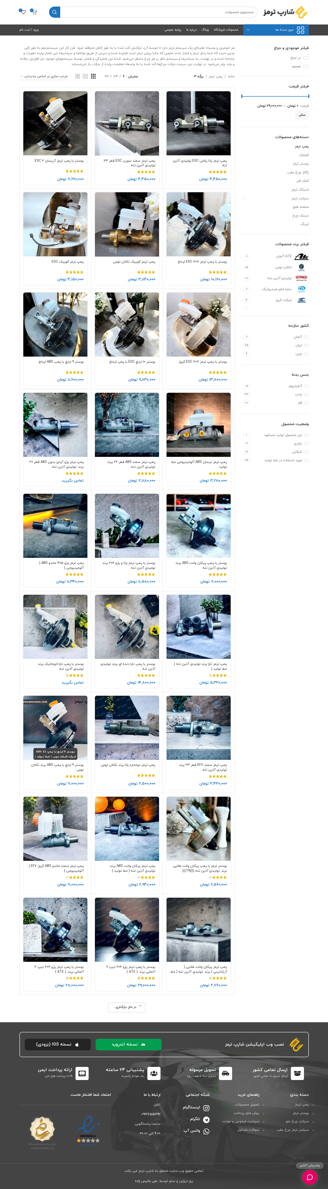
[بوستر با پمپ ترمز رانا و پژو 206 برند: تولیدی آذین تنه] (127, 526)
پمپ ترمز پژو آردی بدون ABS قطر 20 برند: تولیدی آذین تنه (56, 464)
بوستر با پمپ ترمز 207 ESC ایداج (202, 262)
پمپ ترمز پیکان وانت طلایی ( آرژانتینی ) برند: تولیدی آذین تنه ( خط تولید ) (198, 972)
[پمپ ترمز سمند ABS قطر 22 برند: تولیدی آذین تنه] (127, 425)
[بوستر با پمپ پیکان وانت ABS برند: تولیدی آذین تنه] (199, 526)
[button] (129, 1044)
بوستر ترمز (301, 163)
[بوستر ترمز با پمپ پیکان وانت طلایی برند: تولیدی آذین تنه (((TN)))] (199, 829)
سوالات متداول (248, 1130)
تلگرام (195, 1119)
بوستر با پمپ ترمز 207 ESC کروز (203, 362)
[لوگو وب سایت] (286, 11)
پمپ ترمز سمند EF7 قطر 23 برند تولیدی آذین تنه (203, 767)
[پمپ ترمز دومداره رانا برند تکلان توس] (127, 728)
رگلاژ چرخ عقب (298, 172)
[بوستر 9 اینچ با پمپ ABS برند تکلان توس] (55, 728)
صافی (302, 115)
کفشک (304, 155)
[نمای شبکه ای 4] (85, 76)
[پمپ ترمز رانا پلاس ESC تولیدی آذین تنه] (199, 123)
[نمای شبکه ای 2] (77, 76)
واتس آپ (192, 1130)
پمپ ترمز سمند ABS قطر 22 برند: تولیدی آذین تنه (131, 464)
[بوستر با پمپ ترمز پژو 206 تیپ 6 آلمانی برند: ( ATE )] (127, 930)
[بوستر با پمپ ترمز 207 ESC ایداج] (199, 224)
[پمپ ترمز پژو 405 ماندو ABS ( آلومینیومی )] (55, 526)
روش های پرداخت (246, 1113)
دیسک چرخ (300, 215)
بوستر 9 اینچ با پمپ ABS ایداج (61, 362)
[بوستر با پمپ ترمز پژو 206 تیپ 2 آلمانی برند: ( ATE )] (55, 930)
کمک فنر (302, 181)
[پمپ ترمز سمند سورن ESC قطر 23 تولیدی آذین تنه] (127, 123)
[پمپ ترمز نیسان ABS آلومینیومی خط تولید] (199, 425)
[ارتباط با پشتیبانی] (309, 1177)
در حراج (295, 58)
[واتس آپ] (206, 1131)
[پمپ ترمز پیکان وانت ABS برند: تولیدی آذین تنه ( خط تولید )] (127, 829)
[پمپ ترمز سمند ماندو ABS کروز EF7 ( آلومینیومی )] (55, 829)
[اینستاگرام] (206, 1108)
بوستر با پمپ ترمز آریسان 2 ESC (59, 161)
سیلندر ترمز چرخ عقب (293, 1130)
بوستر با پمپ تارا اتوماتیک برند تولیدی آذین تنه (61, 666)
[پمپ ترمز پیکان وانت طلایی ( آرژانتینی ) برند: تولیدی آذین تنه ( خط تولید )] (199, 930)
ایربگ (305, 224)
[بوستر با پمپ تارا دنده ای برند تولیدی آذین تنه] (127, 627)
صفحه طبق (301, 207)
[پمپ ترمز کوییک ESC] (55, 224)
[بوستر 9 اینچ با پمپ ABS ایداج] (55, 325)
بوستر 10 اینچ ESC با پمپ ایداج (132, 362)
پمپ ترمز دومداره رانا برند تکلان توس (128, 765)
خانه (231, 76)
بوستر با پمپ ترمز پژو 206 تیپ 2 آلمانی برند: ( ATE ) (59, 969)
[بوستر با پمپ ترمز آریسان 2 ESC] (55, 123)
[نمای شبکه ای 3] (93, 76)
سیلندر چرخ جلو (297, 1121)
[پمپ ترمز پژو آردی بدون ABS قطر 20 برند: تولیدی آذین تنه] (55, 425)
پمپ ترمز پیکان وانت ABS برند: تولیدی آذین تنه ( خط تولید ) (132, 868)
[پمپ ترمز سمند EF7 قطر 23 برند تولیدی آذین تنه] (199, 728)
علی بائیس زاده (146, 1181)
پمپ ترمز (302, 146)
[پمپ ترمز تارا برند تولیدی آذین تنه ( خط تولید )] (199, 627)
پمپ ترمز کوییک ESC (68, 262)
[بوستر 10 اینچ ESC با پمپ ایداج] (127, 325)
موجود (296, 66)
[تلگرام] (206, 1119)
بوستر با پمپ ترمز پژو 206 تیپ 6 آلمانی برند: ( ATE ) (130, 969)
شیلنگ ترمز (300, 189)
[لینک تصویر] (88, 1131)
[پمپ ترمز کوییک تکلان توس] (127, 224)
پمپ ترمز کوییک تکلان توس (134, 262)
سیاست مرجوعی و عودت (240, 1121)
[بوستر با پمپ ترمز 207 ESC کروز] (199, 325)
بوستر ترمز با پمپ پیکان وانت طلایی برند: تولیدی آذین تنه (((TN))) (200, 868)
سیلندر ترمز (300, 198)
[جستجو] (54, 12)
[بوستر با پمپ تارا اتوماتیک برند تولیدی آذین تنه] (55, 627)
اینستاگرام (191, 1107)
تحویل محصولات (247, 1104)
